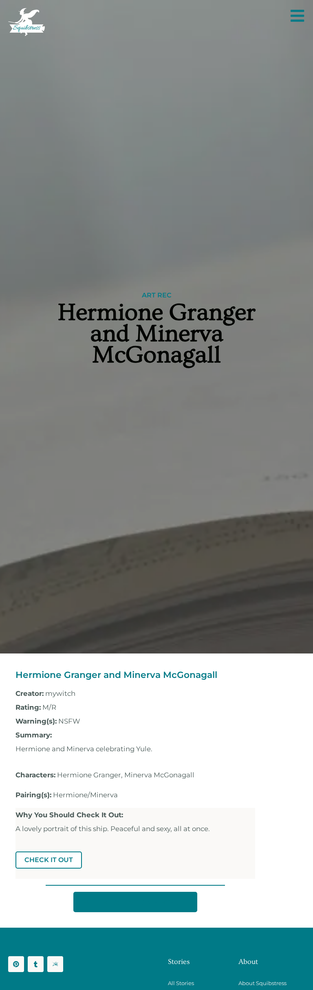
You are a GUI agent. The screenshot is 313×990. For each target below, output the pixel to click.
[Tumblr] (36, 964)
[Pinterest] (16, 964)
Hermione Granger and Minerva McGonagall (116, 674)
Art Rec (157, 295)
